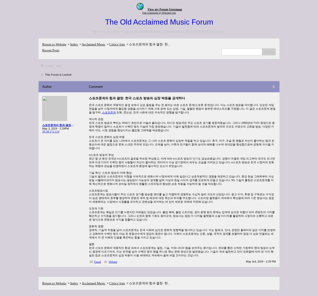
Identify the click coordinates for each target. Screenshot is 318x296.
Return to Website (54, 44)
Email (97, 261)
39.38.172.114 (50, 131)
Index (74, 44)
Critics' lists (117, 44)
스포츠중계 (109, 112)
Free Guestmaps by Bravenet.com (159, 12)
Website (113, 261)
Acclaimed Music (93, 44)
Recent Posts (50, 50)
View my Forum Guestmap (165, 9)
